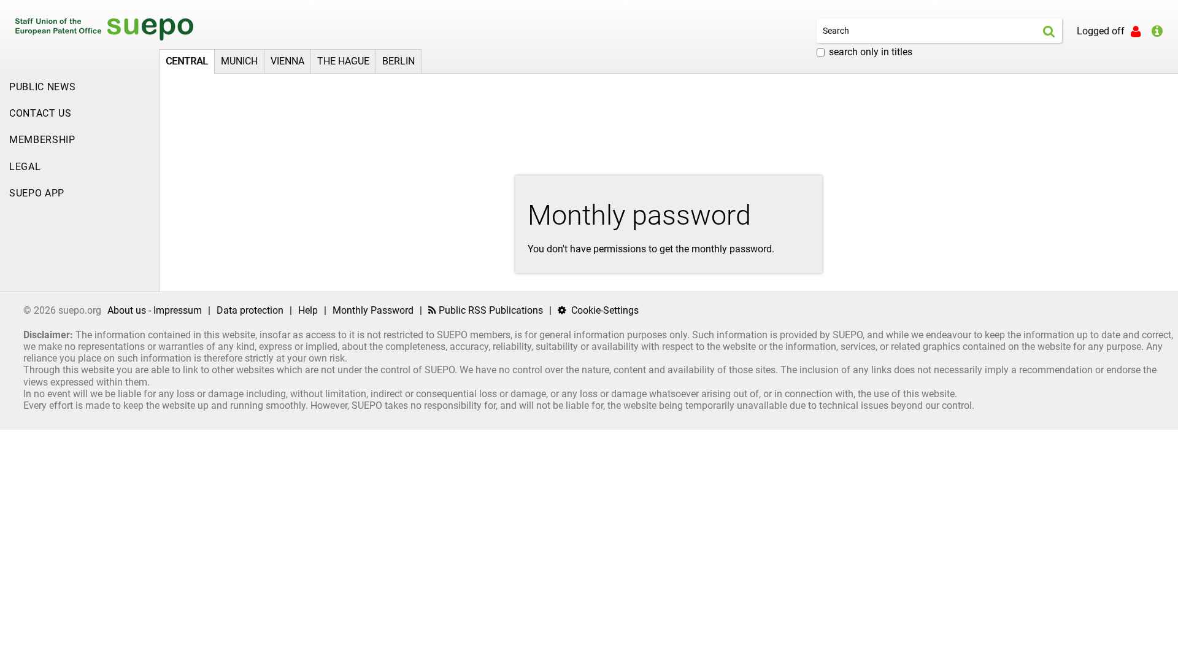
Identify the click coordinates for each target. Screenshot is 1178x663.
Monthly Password (373, 310)
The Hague (343, 61)
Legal (24, 167)
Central (187, 61)
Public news (42, 87)
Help (308, 310)
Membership (42, 139)
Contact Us (40, 113)
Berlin (398, 61)
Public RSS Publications (489, 310)
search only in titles (870, 52)
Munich (239, 61)
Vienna (287, 61)
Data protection (250, 310)
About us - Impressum (154, 310)
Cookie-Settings (604, 310)
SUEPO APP (36, 193)
